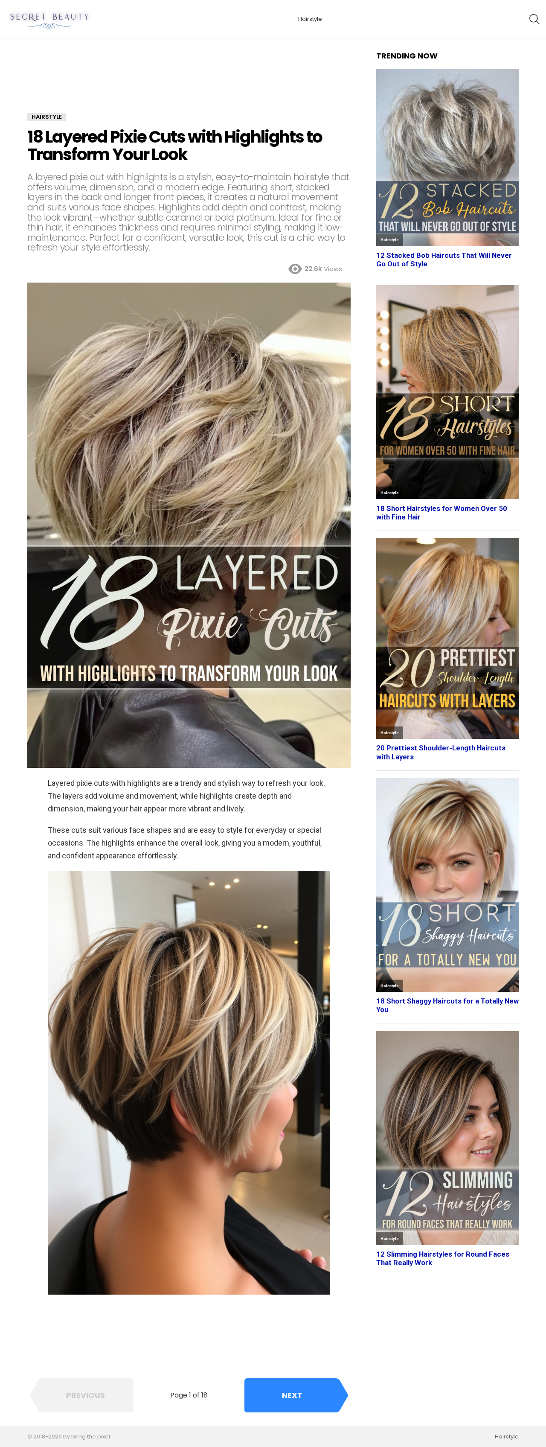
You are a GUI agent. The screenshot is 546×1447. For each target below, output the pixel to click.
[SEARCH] (534, 19)
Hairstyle (310, 19)
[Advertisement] (189, 82)
